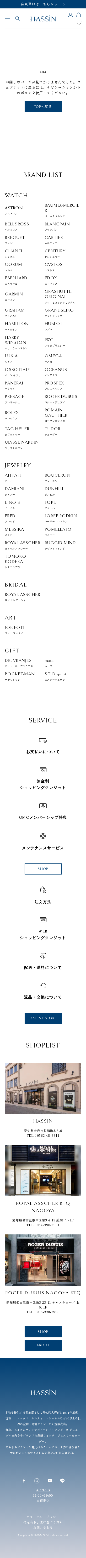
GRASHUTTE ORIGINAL (60, 296)
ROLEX (12, 415)
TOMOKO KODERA (15, 561)
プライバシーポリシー (43, 1516)
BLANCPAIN (57, 226)
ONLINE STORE (43, 1018)
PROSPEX (54, 385)
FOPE (50, 505)
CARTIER (54, 240)
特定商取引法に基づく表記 (43, 1522)
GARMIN (14, 296)
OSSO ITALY (17, 372)
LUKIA (11, 358)
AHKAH (13, 478)
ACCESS (43, 1490)
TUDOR (53, 431)
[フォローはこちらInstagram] (37, 1480)
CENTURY (55, 253)
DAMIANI (14, 491)
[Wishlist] (79, 22)
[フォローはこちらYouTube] (50, 1480)
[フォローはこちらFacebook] (24, 1480)
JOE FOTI (14, 630)
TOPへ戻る (43, 107)
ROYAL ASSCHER (22, 545)
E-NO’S (12, 505)
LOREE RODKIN (61, 518)
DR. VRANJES (19, 663)
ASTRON (14, 210)
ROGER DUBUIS (61, 399)
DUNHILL (54, 491)
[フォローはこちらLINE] (62, 1480)
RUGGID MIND (60, 545)
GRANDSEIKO (59, 313)
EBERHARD (16, 280)
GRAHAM (15, 313)
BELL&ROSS (17, 226)
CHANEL (14, 253)
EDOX (51, 280)
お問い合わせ (43, 1527)
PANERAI (14, 385)
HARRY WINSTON (16, 342)
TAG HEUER (17, 431)
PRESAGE (14, 399)
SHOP (43, 869)
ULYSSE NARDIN (22, 445)
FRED (10, 518)
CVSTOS (54, 267)
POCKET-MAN (20, 676)
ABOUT (43, 1345)
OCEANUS (56, 372)
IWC (55, 342)
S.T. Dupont (55, 676)
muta (49, 663)
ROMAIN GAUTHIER (56, 415)
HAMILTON (17, 326)
